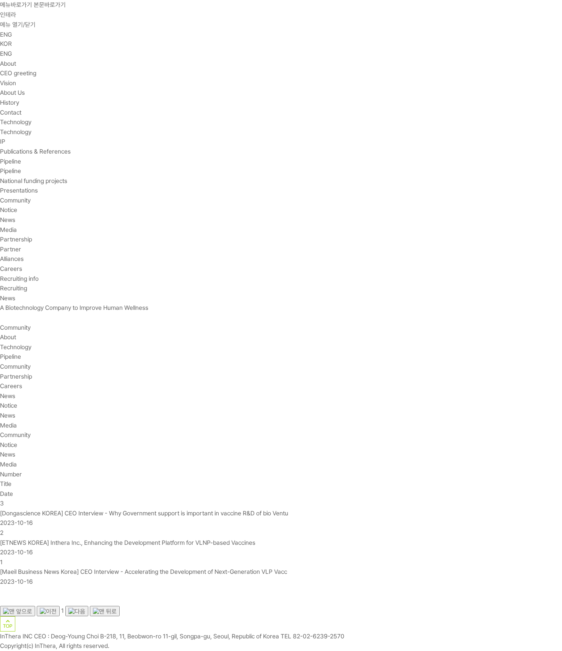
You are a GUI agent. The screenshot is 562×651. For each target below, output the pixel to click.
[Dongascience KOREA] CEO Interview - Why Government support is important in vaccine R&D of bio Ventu (145, 513)
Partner (10, 249)
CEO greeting (18, 73)
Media (8, 229)
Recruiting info (19, 278)
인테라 (8, 14)
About (8, 63)
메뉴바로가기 (16, 4)
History (9, 102)
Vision (8, 83)
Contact (10, 112)
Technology (15, 122)
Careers (11, 268)
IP (2, 141)
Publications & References (35, 151)
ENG (6, 34)
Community (15, 200)
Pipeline (10, 161)
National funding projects (33, 181)
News (7, 219)
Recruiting (13, 288)
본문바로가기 (50, 4)
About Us (12, 92)
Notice (8, 210)
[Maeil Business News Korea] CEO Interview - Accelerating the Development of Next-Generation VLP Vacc (144, 571)
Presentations (19, 190)
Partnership (16, 239)
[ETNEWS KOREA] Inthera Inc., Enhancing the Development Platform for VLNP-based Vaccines (128, 542)
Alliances (12, 258)
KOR (6, 43)
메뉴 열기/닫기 (18, 24)
